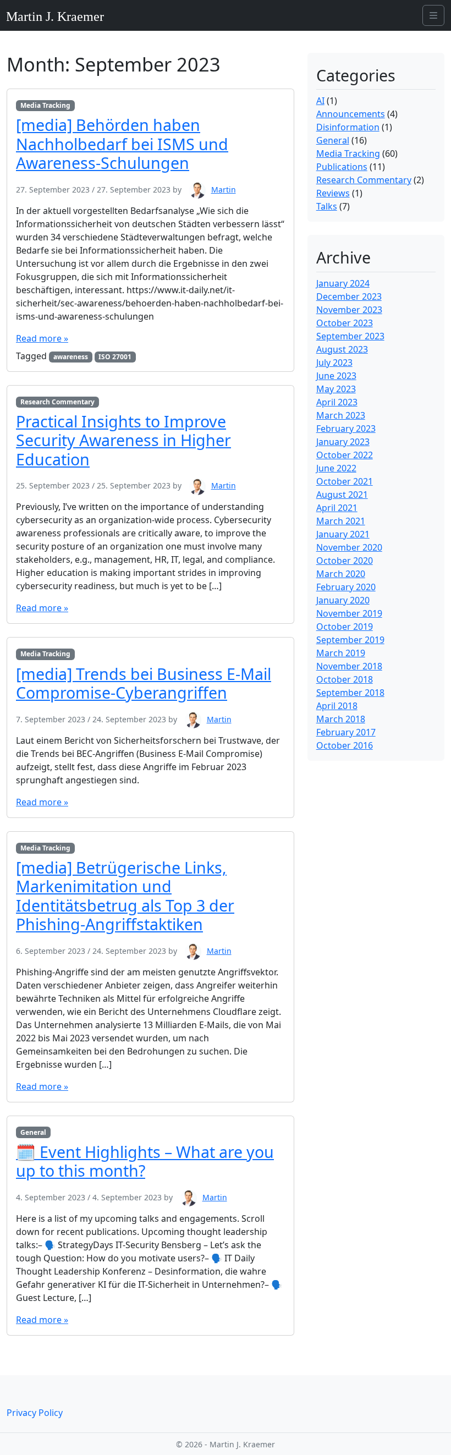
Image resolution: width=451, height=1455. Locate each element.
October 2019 (344, 627)
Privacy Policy (35, 1413)
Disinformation (348, 127)
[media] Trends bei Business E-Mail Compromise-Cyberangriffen (143, 683)
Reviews (333, 193)
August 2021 (342, 494)
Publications (341, 167)
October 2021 (344, 481)
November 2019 (349, 613)
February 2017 (346, 732)
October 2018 (344, 679)
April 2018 (337, 706)
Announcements (350, 114)
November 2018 (349, 666)
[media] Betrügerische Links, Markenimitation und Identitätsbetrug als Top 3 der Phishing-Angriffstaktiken (125, 895)
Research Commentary (57, 402)
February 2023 (346, 428)
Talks (326, 206)
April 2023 (337, 402)
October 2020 (344, 560)
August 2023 (342, 349)
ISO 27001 (114, 356)
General (33, 1132)
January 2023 (343, 442)
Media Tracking (45, 105)
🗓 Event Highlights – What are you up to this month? (145, 1161)
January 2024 (343, 283)
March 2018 (340, 719)
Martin (223, 189)
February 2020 (346, 587)
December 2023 (349, 296)
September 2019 (350, 640)
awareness (70, 356)
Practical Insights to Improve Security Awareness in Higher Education (123, 440)
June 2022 (336, 468)
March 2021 (340, 521)
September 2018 (350, 693)
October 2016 (344, 745)
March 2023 (340, 415)
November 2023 (349, 310)
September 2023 (350, 336)
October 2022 (344, 455)
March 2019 (340, 653)
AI (320, 101)
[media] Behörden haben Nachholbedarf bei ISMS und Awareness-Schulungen (122, 143)
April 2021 (337, 508)
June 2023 (336, 376)
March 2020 (340, 574)
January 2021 (343, 534)
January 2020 (343, 600)
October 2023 (344, 323)
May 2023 (336, 389)
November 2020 (349, 547)
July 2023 (334, 362)
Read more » (42, 338)
